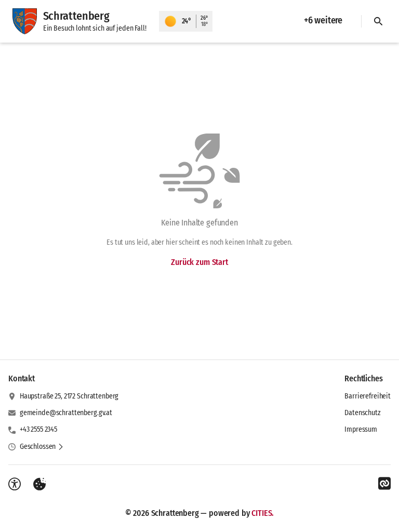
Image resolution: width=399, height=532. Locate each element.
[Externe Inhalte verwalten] (39, 484)
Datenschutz (362, 412)
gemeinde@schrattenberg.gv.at (66, 412)
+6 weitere (323, 20)
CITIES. (262, 513)
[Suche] (378, 21)
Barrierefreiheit (367, 396)
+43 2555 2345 (38, 429)
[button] (42, 447)
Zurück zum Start (199, 262)
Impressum (360, 429)
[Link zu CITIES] (384, 483)
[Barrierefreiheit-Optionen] (14, 484)
